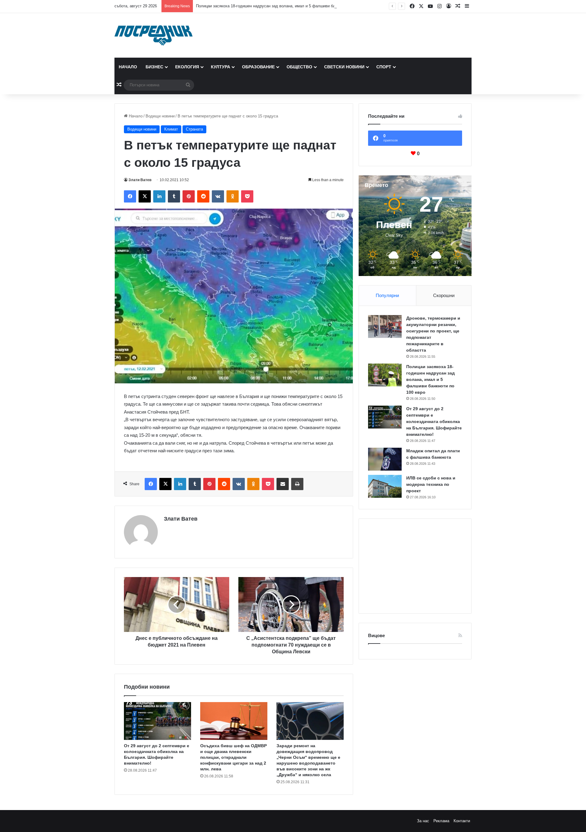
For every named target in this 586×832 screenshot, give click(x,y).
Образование (258, 66)
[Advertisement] (415, 566)
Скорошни (443, 295)
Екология (187, 66)
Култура (220, 66)
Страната (194, 129)
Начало (128, 66)
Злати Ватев (139, 180)
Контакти (462, 821)
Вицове (376, 635)
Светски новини (344, 66)
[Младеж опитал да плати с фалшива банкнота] (385, 459)
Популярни (387, 295)
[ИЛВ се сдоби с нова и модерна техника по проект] (385, 486)
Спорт (383, 66)
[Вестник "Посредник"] (153, 35)
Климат (171, 129)
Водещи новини (160, 116)
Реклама (441, 821)
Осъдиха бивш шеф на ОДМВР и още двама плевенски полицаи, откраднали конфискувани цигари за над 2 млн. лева (233, 757)
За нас (423, 821)
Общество (299, 66)
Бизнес (154, 66)
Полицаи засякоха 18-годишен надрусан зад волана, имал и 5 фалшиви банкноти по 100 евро (283, 6)
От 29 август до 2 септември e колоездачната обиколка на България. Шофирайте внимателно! (434, 421)
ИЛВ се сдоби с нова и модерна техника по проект (430, 484)
